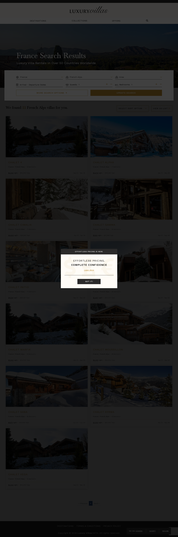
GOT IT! (89, 281)
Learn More (89, 270)
